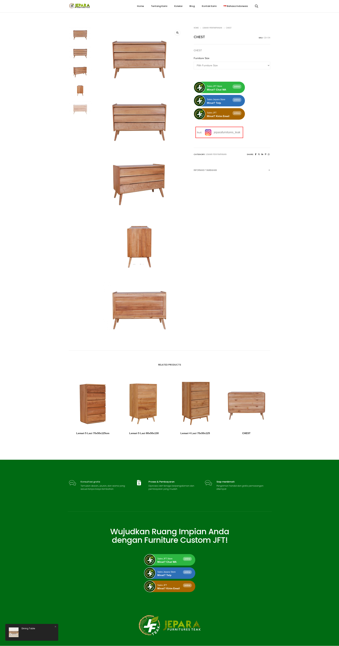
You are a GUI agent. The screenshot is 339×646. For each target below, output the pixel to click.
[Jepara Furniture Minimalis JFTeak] (79, 7)
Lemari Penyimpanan (212, 28)
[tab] (232, 170)
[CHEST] (256, 154)
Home (196, 28)
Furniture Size (201, 58)
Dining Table (28, 628)
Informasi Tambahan (205, 170)
